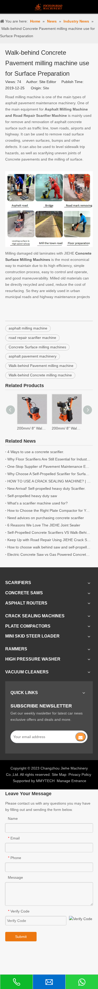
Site (46, 88)
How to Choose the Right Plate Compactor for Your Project (49, 510)
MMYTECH (45, 781)
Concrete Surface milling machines (37, 347)
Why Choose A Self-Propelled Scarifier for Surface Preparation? (49, 474)
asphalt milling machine (28, 328)
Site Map (59, 774)
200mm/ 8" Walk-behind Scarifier (32, 428)
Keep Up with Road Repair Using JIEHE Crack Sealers (49, 540)
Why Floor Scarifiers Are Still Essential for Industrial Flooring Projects (49, 459)
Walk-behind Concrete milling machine (40, 375)
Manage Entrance (71, 781)
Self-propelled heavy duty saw (32, 496)
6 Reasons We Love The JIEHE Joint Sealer (43, 525)
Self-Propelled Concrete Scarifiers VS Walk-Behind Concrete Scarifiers (49, 532)
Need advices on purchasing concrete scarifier (45, 518)
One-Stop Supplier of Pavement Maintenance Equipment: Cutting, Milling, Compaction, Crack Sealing (49, 466)
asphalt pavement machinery (32, 356)
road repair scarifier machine (32, 338)
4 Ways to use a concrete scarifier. (35, 452)
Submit (21, 937)
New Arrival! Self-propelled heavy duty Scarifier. (46, 488)
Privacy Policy (79, 774)
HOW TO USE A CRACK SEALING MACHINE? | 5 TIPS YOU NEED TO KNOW (49, 481)
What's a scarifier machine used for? (37, 503)
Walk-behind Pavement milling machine (41, 366)
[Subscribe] (80, 736)
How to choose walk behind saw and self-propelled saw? (49, 547)
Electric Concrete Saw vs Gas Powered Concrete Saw (49, 554)
